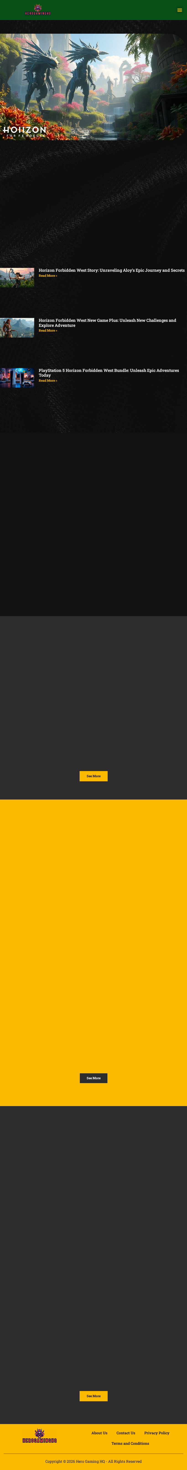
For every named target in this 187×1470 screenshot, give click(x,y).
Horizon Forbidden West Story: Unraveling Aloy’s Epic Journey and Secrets (112, 270)
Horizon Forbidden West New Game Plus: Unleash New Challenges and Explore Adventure (107, 322)
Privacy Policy (156, 1432)
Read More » (48, 275)
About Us (99, 1432)
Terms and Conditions (130, 1443)
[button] (179, 10)
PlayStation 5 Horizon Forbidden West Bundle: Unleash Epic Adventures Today (109, 373)
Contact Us (126, 1432)
